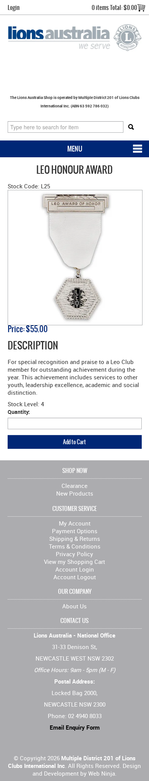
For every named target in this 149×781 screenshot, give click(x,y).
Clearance (74, 485)
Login (13, 7)
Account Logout (74, 577)
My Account (75, 523)
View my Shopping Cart (74, 561)
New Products (74, 493)
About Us (74, 606)
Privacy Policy (74, 554)
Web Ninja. (102, 773)
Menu (74, 148)
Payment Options (74, 531)
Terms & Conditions (74, 546)
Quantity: (19, 411)
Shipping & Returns (74, 538)
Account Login (74, 569)
